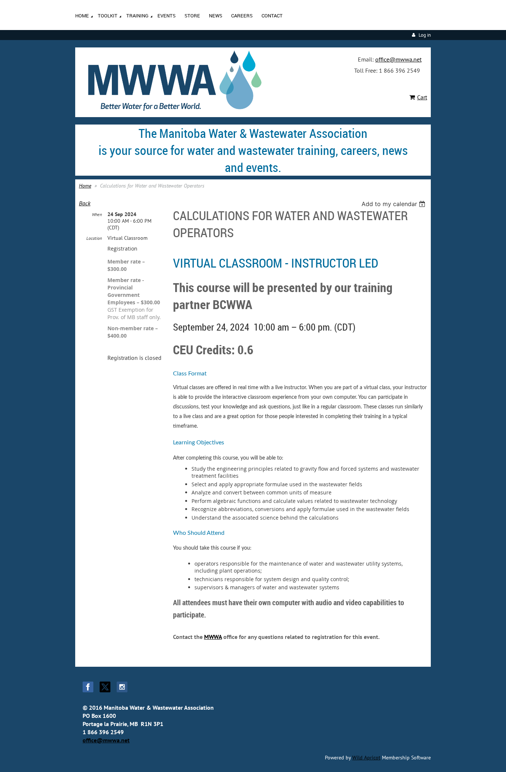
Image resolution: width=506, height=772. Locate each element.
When (97, 214)
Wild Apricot (366, 757)
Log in (425, 35)
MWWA (213, 636)
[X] (105, 687)
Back (84, 203)
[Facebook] (88, 687)
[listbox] (394, 203)
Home (85, 185)
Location (94, 238)
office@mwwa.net (398, 59)
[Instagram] (122, 687)
